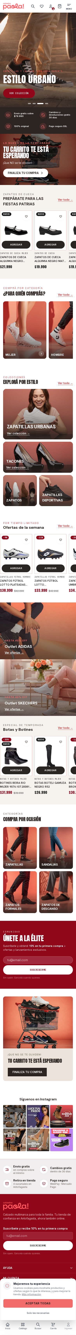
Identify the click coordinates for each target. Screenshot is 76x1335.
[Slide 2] (34, 103)
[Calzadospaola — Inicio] (13, 6)
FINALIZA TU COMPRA (27, 1072)
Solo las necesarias (38, 1313)
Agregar (16, 244)
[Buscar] (32, 6)
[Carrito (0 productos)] (59, 6)
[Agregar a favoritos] (26, 216)
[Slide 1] (29, 103)
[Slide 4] (46, 103)
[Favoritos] (41, 6)
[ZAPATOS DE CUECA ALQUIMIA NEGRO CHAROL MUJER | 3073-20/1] (16, 230)
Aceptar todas (38, 1303)
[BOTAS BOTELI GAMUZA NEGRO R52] (50, 756)
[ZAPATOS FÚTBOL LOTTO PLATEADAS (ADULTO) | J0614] (16, 554)
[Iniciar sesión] (50, 6)
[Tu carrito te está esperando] (38, 1022)
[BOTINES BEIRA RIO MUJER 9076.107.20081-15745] (16, 756)
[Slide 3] (40, 103)
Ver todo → (65, 199)
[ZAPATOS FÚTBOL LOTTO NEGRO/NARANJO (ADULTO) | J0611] (50, 554)
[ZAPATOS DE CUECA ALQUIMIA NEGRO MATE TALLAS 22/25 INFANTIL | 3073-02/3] (50, 230)
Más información (31, 1294)
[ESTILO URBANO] (38, 60)
